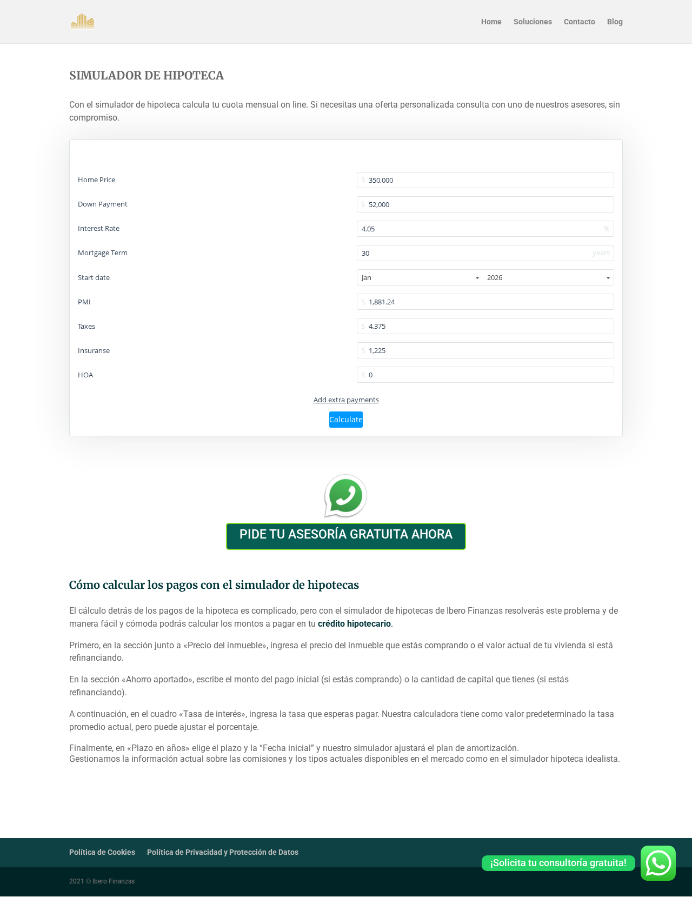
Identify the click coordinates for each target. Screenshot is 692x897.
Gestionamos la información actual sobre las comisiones (178, 759)
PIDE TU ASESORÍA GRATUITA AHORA (346, 534)
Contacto (579, 22)
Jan (366, 277)
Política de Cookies (102, 852)
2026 (494, 277)
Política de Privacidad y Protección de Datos (222, 852)
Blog (615, 22)
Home (491, 22)
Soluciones (533, 22)
